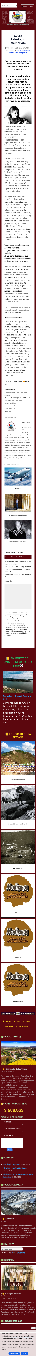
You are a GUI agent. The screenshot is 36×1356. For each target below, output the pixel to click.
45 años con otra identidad (14, 1168)
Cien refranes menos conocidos (18, 779)
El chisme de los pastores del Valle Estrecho (18, 824)
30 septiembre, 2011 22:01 (17, 557)
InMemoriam (27, 50)
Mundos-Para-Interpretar (18, 53)
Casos (18, 50)
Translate (21, 1252)
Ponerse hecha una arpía (18, 1001)
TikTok (11, 1024)
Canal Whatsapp (22, 1026)
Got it (24, 1353)
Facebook (7, 1021)
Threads (27, 1021)
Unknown (8, 557)
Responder (8, 581)
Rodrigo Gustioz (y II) (18, 868)
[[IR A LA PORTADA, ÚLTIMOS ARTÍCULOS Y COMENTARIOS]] (18, 1014)
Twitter (18, 1021)
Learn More (14, 1353)
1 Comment (9, 50)
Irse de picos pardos (11, 1164)
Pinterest (10, 1026)
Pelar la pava (18, 913)
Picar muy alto (18, 957)
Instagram (21, 1024)
